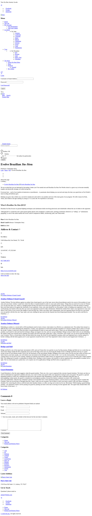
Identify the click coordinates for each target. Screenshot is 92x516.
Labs (2, 170)
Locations (7, 30)
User (5, 470)
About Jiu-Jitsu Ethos (14, 62)
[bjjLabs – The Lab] (3, 15)
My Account (7, 25)
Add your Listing (13, 28)
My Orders (11, 69)
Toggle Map (5, 97)
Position (6, 463)
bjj (5, 452)
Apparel (14, 67)
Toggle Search (6, 144)
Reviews (6, 465)
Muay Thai (18, 57)
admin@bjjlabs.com (6, 495)
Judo (16, 56)
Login (2, 75)
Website (3, 413)
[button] (1, 74)
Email (2, 410)
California (18, 34)
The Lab (6, 23)
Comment (4, 430)
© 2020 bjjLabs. (5, 513)
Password (3, 82)
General (6, 455)
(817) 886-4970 (5, 260)
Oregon (17, 43)
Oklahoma (18, 41)
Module (6, 462)
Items (6, 170)
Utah (16, 46)
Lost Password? (5, 85)
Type (5, 49)
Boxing (17, 54)
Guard (6, 457)
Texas (16, 44)
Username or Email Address (9, 78)
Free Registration (13, 26)
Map (3, 95)
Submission (7, 467)
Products (10, 65)
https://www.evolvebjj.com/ (8, 271)
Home (6, 21)
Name (2, 407)
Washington (18, 48)
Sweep (6, 468)
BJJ (16, 52)
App (5, 450)
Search (8, 95)
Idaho (16, 38)
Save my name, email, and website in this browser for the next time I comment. (25, 417)
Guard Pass (7, 459)
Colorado (17, 36)
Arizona (17, 33)
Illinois (17, 39)
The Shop (7, 61)
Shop (9, 64)
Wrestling (17, 59)
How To (6, 460)
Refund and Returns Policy (12, 443)
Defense (6, 454)
